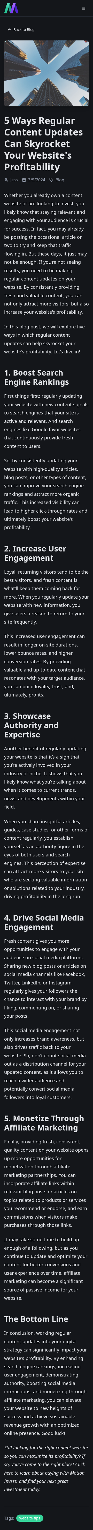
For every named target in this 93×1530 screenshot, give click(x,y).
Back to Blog (24, 29)
